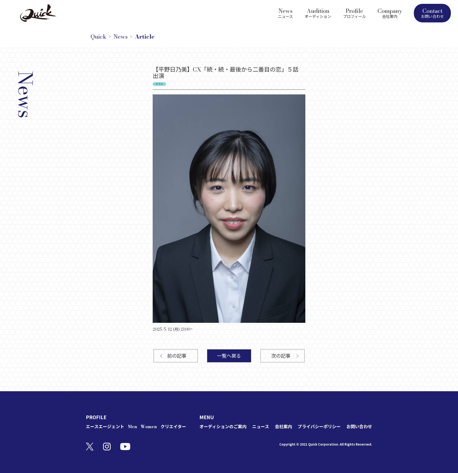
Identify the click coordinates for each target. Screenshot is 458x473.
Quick (98, 36)
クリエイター (173, 426)
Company (390, 12)
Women (149, 426)
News (285, 12)
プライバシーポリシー (319, 426)
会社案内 (283, 426)
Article (145, 36)
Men (132, 426)
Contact (432, 12)
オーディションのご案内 (222, 426)
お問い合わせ (359, 426)
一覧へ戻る (229, 356)
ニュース (260, 426)
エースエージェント (105, 426)
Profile (354, 12)
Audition (318, 12)
